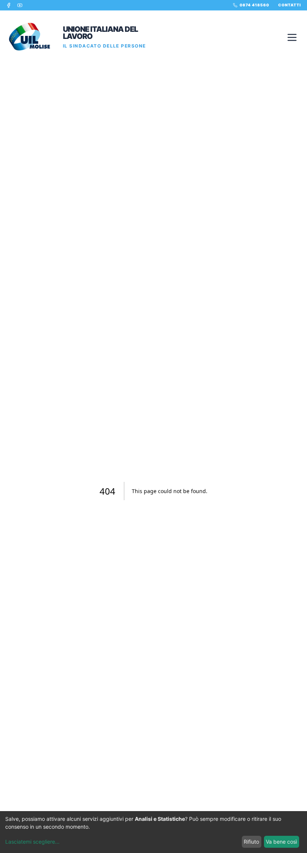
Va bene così (281, 841)
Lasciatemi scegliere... (32, 841)
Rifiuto (251, 841)
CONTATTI (289, 5)
